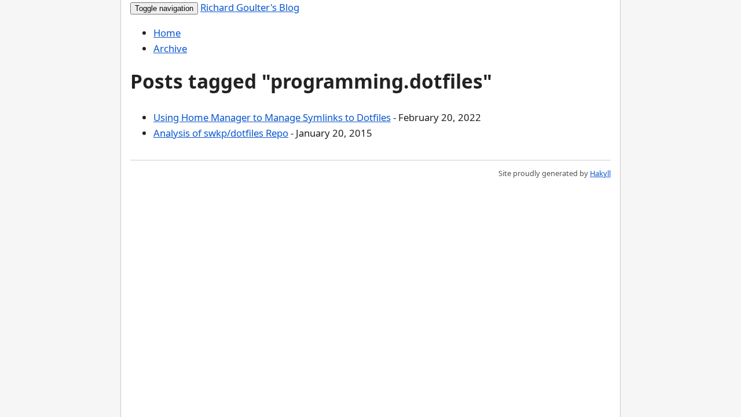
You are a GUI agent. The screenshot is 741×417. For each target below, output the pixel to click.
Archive (170, 48)
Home (167, 32)
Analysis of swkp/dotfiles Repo (220, 133)
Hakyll (600, 173)
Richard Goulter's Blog (249, 7)
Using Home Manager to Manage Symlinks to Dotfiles (272, 117)
